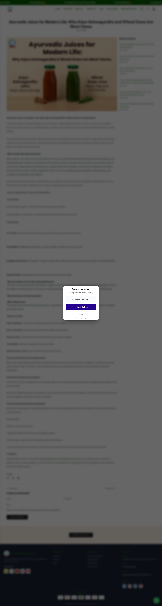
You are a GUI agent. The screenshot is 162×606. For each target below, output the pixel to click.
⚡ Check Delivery (81, 307)
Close (81, 314)
